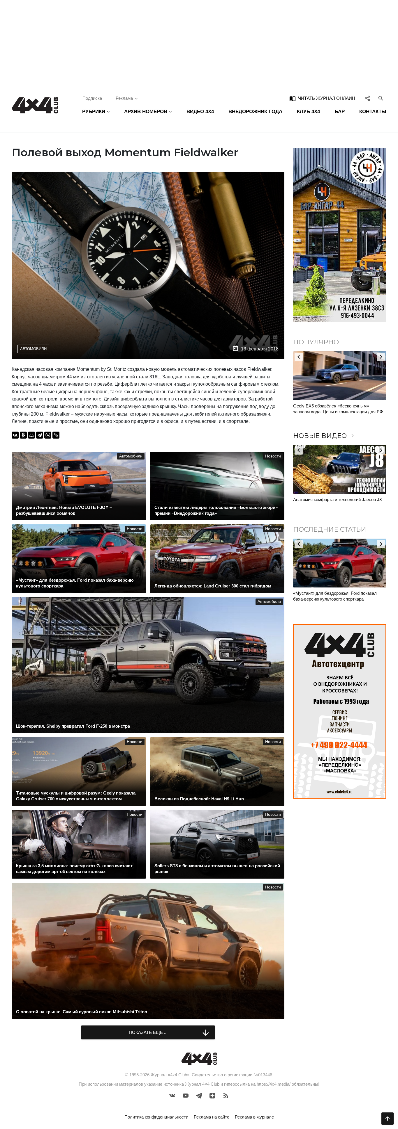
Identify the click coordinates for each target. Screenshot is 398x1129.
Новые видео (324, 436)
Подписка (92, 98)
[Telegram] (39, 435)
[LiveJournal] (55, 435)
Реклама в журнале (254, 1116)
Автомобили (33, 349)
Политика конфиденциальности (156, 1116)
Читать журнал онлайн (322, 98)
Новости (273, 456)
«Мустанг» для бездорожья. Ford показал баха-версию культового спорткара (335, 596)
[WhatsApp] (47, 435)
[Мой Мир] (31, 435)
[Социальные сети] (367, 98)
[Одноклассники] (23, 435)
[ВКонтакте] (15, 435)
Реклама (124, 98)
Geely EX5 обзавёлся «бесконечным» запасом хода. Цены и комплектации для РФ (338, 408)
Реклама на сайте (211, 1116)
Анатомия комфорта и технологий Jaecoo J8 (337, 499)
